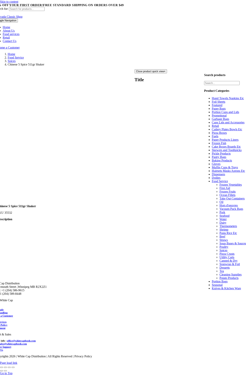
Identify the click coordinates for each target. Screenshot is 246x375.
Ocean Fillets (227, 195)
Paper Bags (219, 108)
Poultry (223, 246)
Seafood (224, 215)
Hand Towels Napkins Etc (228, 98)
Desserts (224, 267)
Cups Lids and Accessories (228, 122)
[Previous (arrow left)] (1, 370)
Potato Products (229, 278)
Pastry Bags (219, 157)
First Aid (224, 188)
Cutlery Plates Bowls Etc (227, 129)
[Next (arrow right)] (5, 370)
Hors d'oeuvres (228, 205)
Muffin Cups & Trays (225, 167)
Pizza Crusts (226, 253)
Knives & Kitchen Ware (226, 288)
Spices (223, 250)
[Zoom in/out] (13, 367)
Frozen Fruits (227, 191)
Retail (215, 125)
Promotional (219, 115)
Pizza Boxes (219, 132)
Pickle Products (221, 153)
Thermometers (228, 226)
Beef (222, 236)
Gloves (216, 164)
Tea (221, 271)
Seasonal (217, 284)
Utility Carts (226, 257)
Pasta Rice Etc (228, 233)
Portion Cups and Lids (225, 112)
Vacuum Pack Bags (231, 208)
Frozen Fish (219, 143)
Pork (222, 212)
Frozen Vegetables (230, 184)
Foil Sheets (218, 101)
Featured (217, 105)
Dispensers (218, 174)
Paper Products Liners (225, 139)
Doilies (216, 177)
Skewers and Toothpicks (227, 150)
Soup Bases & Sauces (232, 243)
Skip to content (9, 1)
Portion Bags (220, 281)
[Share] (5, 367)
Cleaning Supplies (230, 274)
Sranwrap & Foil (229, 264)
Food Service (220, 181)
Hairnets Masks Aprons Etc (228, 170)
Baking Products (222, 160)
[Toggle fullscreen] (9, 367)
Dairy (222, 222)
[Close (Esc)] (1, 367)
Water (223, 219)
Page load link (8, 362)
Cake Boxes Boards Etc (226, 146)
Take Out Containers (232, 198)
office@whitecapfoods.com (21, 340)
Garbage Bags (220, 119)
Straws (223, 240)
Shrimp (223, 229)
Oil (221, 202)
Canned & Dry (228, 260)
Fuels (215, 136)
